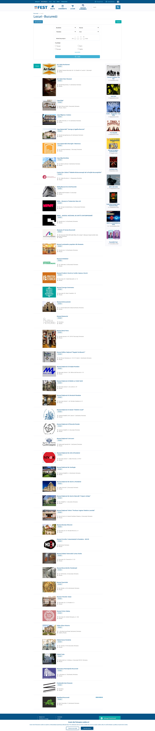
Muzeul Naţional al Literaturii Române (69, 395)
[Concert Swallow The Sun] (113, 70)
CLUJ (50, 1)
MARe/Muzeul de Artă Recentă (66, 187)
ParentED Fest (113, 242)
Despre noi (42, 717)
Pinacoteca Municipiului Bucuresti (67, 668)
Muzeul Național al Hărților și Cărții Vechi (70, 381)
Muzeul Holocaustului (64, 302)
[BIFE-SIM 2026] (113, 180)
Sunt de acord (87, 728)
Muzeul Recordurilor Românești (67, 568)
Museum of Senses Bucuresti (66, 230)
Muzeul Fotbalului (62, 258)
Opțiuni (118, 21)
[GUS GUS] (113, 89)
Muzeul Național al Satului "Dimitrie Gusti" (70, 409)
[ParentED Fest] (113, 235)
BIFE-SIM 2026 (113, 187)
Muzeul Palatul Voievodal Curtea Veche (69, 553)
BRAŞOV (37, 1)
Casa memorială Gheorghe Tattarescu (69, 143)
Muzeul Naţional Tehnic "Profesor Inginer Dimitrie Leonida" (76, 510)
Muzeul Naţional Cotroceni (65, 438)
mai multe (77, 52)
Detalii (59, 66)
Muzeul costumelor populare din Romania (70, 244)
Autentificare (111, 1)
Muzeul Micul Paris (63, 330)
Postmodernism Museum (64, 683)
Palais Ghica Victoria (63, 625)
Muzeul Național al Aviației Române (68, 366)
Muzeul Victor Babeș (63, 611)
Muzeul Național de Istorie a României (69, 481)
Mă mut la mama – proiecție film (113, 151)
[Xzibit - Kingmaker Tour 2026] (113, 107)
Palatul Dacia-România (64, 640)
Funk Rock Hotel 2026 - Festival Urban (113, 205)
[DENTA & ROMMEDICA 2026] (113, 216)
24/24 (81, 49)
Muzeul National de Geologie (66, 467)
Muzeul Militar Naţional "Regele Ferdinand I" (71, 352)
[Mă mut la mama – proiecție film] (113, 143)
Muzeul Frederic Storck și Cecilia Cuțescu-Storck (72, 273)
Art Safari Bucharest (63, 64)
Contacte (59, 717)
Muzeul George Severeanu (65, 287)
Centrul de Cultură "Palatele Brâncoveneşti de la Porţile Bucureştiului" (79, 172)
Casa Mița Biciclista (63, 158)
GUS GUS (113, 96)
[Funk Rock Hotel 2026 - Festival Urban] (113, 197)
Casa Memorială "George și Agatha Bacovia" (71, 129)
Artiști (58, 718)
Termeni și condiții (43, 718)
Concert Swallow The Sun (113, 78)
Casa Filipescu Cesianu (64, 115)
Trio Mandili (113, 133)
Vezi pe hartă (38, 21)
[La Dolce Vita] (113, 162)
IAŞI (54, 1)
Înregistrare (100, 1)
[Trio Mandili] (113, 125)
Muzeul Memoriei (62, 316)
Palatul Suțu (60, 654)
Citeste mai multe (72, 728)
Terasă (58, 46)
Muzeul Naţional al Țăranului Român (68, 424)
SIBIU (58, 1)
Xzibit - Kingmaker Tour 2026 (113, 114)
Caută (78, 56)
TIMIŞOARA (64, 1)
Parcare (59, 49)
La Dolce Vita (113, 169)
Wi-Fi (80, 46)
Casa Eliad (60, 100)
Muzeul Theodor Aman (64, 596)
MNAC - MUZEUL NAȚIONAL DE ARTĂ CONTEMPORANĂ (74, 215)
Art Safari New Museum (64, 79)
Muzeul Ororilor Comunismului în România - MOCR (73, 539)
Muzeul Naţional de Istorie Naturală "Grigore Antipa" (74, 496)
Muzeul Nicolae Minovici (64, 525)
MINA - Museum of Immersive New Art (69, 201)
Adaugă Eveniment (110, 718)
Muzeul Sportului (62, 582)
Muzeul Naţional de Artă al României (68, 453)
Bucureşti (36, 13)
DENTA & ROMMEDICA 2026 (113, 223)
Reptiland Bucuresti (63, 697)
